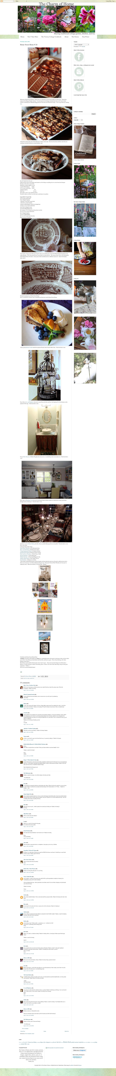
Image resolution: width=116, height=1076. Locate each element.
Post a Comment (25, 1028)
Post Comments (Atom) (29, 1033)
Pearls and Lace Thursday (25, 554)
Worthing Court (29, 500)
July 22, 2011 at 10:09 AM (29, 942)
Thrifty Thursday (23, 557)
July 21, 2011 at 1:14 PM (28, 724)
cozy (52, 1042)
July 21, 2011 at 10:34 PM (29, 864)
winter (28, 1044)
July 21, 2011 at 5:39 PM (28, 809)
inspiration (81, 1042)
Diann (25, 703)
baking (34, 1042)
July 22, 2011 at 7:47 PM (28, 983)
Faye (25, 804)
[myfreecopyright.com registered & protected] (54, 1047)
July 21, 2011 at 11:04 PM (29, 872)
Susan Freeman (27, 830)
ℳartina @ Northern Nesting (30, 728)
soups (93, 1042)
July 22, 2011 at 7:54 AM (28, 927)
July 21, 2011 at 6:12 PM (28, 826)
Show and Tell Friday (24, 549)
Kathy (25, 921)
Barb (25, 931)
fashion (62, 1042)
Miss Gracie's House (28, 859)
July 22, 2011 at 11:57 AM (29, 953)
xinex (25, 842)
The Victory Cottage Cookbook (51, 37)
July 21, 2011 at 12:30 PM (29, 690)
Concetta (25, 712)
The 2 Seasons (27, 456)
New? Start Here (33, 37)
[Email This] (41, 676)
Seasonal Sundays (24, 555)
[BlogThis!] (43, 676)
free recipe (27, 678)
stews (20, 1044)
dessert (54, 1042)
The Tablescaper (27, 773)
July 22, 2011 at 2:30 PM (28, 970)
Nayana (25, 736)
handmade (76, 1042)
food (24, 678)
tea (26, 1044)
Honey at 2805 (26, 958)
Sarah (25, 895)
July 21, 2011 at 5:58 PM (28, 817)
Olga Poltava (26, 813)
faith (58, 1042)
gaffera (72, 1065)
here (21, 104)
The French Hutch (27, 975)
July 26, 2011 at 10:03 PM (29, 1025)
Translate (83, 46)
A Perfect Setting (31, 544)
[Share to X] (44, 676)
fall (60, 1042)
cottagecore (48, 1042)
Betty (25, 904)
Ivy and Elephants (30, 402)
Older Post (67, 1031)
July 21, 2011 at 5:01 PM (28, 800)
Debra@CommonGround (29, 694)
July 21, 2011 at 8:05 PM (28, 846)
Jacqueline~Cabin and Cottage (30, 850)
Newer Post (23, 1031)
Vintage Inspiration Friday (25, 551)
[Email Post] (39, 676)
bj (24, 821)
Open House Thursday (25, 548)
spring (95, 1042)
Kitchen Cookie (29, 347)
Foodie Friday (23, 560)
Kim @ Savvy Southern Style (29, 685)
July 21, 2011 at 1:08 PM (28, 708)
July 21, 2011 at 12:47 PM (29, 699)
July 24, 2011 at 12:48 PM (29, 1015)
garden (72, 1042)
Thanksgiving (30, 1042)
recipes (88, 1042)
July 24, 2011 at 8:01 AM (28, 1004)
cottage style (42, 1042)
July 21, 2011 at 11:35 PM (29, 890)
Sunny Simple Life (27, 794)
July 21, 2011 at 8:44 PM (28, 855)
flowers (65, 1042)
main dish (85, 1042)
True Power (85, 37)
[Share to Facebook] (46, 676)
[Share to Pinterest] (47, 676)
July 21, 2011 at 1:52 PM (28, 755)
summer (22, 1044)
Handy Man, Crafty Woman (29, 868)
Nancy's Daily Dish (27, 876)
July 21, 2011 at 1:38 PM (28, 740)
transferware (32, 678)
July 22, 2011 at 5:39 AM (28, 917)
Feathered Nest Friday (25, 552)
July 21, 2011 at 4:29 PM (28, 790)
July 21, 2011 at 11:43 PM (29, 900)
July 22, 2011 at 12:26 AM (29, 907)
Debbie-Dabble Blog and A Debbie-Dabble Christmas (34, 744)
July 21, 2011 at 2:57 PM (28, 769)
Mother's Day (21, 1042)
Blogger (79, 1065)
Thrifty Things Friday (24, 558)
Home (22, 37)
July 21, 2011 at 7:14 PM (28, 838)
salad (91, 1042)
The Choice (75, 37)
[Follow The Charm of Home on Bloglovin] (79, 1051)
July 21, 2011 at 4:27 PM (28, 779)
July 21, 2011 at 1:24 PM (28, 732)
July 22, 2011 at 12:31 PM (29, 961)
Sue (24, 783)
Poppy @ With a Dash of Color (30, 760)
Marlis (25, 999)
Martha (25, 912)
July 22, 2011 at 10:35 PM (29, 995)
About (66, 37)
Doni (25, 946)
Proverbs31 (25, 1042)
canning (38, 1042)
